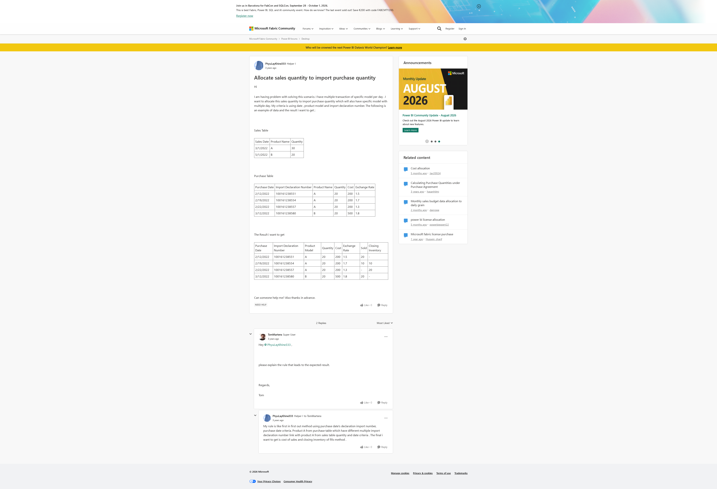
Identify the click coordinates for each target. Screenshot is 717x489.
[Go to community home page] (272, 29)
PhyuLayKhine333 (275, 63)
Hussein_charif (434, 239)
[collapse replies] (250, 334)
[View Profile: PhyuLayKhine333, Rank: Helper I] (258, 65)
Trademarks (461, 473)
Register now (244, 16)
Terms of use (443, 473)
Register (450, 28)
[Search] (439, 28)
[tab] (431, 141)
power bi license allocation (428, 219)
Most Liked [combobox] (385, 323)
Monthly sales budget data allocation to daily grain (436, 203)
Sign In (462, 28)
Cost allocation (420, 168)
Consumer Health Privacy (298, 481)
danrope (434, 210)
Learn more (395, 47)
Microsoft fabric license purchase (432, 234)
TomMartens (275, 334)
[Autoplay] (427, 141)
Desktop (306, 38)
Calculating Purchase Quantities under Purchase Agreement (435, 185)
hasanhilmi (433, 191)
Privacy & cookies (423, 473)
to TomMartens (312, 416)
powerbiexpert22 (439, 224)
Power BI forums (289, 38)
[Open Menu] (465, 38)
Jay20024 (435, 173)
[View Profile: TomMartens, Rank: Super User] (262, 336)
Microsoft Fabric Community (263, 38)
